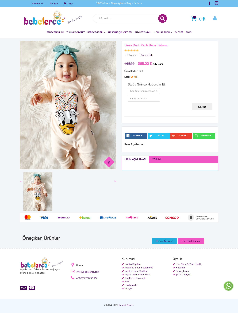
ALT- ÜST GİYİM (142, 32)
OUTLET (179, 32)
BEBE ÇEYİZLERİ (95, 32)
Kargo (69, 3)
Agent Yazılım (126, 305)
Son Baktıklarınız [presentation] (191, 241)
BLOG (188, 32)
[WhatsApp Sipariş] (228, 285)
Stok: (127, 77)
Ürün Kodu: (130, 71)
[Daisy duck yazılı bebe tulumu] (108, 161)
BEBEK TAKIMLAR (55, 32)
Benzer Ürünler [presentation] (164, 241)
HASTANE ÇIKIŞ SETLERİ (120, 32)
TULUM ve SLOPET (76, 32)
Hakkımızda (38, 3)
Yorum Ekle (147, 55)
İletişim (54, 3)
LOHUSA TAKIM (162, 32)
